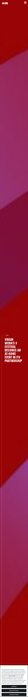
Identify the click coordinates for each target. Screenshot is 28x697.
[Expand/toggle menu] (25, 3)
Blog (7, 335)
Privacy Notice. (12, 675)
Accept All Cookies (14, 694)
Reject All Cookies (14, 690)
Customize (14, 686)
